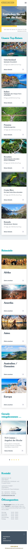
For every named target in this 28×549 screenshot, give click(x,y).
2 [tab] (12, 460)
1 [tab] (9, 460)
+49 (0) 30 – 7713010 (9, 492)
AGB (4, 538)
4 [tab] (16, 460)
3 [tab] (14, 460)
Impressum (6, 536)
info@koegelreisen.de (8, 495)
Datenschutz (7, 540)
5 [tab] (18, 460)
